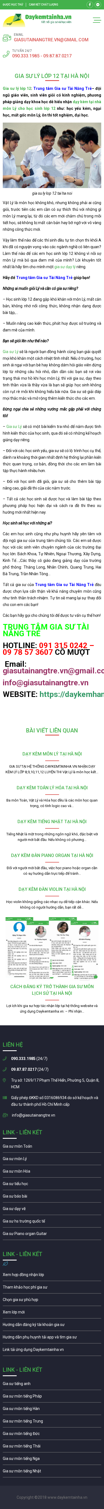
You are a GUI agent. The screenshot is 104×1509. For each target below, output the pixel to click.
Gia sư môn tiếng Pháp (52, 1397)
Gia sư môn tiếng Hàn (52, 1410)
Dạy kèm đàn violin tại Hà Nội (52, 889)
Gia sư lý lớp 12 (17, 88)
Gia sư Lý (11, 351)
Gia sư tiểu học (52, 1185)
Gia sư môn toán (52, 1147)
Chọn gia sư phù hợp (52, 1301)
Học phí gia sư (52, 1288)
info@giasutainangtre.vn (33, 1115)
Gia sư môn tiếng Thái (52, 1447)
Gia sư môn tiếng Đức (52, 1435)
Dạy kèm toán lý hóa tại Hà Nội (52, 787)
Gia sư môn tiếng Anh (52, 1385)
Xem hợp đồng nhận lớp (52, 1276)
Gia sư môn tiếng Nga (52, 1351)
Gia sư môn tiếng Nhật (52, 1472)
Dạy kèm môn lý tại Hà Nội (52, 754)
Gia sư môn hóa (52, 1172)
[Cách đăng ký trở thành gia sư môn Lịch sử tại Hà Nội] (52, 949)
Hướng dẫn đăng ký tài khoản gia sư (52, 1326)
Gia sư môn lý (52, 1160)
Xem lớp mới (52, 1313)
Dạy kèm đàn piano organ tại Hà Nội (52, 855)
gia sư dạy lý (65, 267)
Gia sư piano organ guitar (52, 1235)
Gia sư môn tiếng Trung (52, 1422)
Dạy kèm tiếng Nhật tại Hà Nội (52, 821)
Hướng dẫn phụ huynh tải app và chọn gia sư (52, 1338)
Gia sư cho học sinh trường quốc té (52, 1222)
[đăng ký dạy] (37, 20)
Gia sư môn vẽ (52, 1210)
